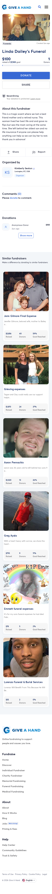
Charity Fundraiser (12, 775)
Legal (44, 874)
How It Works (9, 812)
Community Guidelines (14, 850)
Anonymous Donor (20, 225)
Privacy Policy (21, 874)
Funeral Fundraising (12, 786)
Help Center (8, 844)
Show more (26, 235)
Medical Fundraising (13, 791)
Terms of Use (7, 874)
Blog (4, 818)
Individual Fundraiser (13, 770)
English (29, 880)
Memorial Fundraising (14, 780)
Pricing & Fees (9, 828)
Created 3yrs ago (43, 43)
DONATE (26, 75)
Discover (7, 764)
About (5, 807)
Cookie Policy (35, 874)
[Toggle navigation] (46, 7)
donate (14, 197)
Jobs (4, 823)
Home (5, 759)
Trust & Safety (9, 855)
